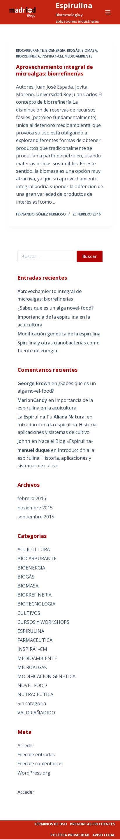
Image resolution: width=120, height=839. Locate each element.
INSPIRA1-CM (52, 56)
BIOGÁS (73, 50)
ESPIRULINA (30, 631)
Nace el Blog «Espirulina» (65, 441)
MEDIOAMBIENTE (78, 56)
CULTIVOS (28, 613)
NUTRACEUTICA (35, 694)
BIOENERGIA (55, 50)
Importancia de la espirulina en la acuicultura (53, 321)
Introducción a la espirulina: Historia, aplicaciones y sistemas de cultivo (55, 458)
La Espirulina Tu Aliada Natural (51, 417)
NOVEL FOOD (32, 685)
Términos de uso (50, 824)
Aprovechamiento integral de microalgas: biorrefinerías (54, 70)
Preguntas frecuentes (92, 824)
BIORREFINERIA (28, 56)
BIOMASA (89, 50)
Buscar (89, 256)
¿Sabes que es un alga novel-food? (55, 308)
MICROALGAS (32, 667)
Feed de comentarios (40, 763)
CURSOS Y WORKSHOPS (43, 622)
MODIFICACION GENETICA (46, 676)
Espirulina (74, 5)
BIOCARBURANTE (30, 50)
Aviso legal (103, 835)
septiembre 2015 (35, 516)
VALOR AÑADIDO (36, 712)
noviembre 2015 (35, 507)
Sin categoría (31, 703)
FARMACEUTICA (34, 640)
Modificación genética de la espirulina (58, 333)
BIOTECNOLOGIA (36, 604)
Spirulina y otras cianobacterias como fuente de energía (58, 346)
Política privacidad (69, 835)
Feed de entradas (36, 754)
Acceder (25, 745)
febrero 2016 (31, 498)
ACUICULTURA (33, 549)
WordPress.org (33, 773)
